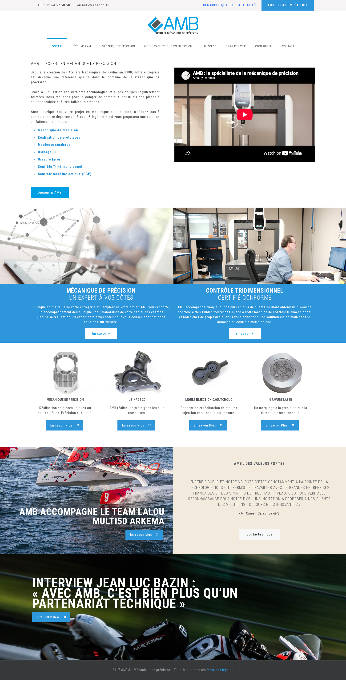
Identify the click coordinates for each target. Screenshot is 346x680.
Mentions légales (220, 670)
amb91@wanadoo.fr (93, 5)
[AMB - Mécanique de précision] (172, 25)
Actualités (247, 5)
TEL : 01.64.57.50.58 (53, 5)
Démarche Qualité (218, 5)
